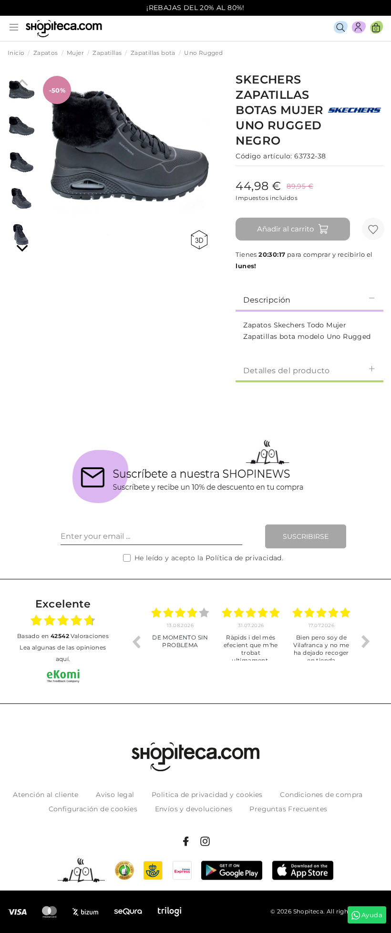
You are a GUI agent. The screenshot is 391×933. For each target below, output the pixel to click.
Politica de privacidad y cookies (207, 794)
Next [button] (365, 641)
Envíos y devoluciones (193, 809)
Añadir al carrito (285, 228)
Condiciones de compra (321, 794)
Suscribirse (306, 536)
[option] (180, 641)
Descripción (266, 299)
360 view (201, 240)
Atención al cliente (46, 794)
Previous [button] (136, 641)
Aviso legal (115, 794)
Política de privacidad (244, 558)
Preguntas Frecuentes (288, 809)
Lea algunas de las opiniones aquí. (63, 653)
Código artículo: (264, 156)
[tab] (309, 299)
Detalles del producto (286, 370)
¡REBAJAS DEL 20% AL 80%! (195, 7)
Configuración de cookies (93, 809)
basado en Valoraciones (63, 635)
